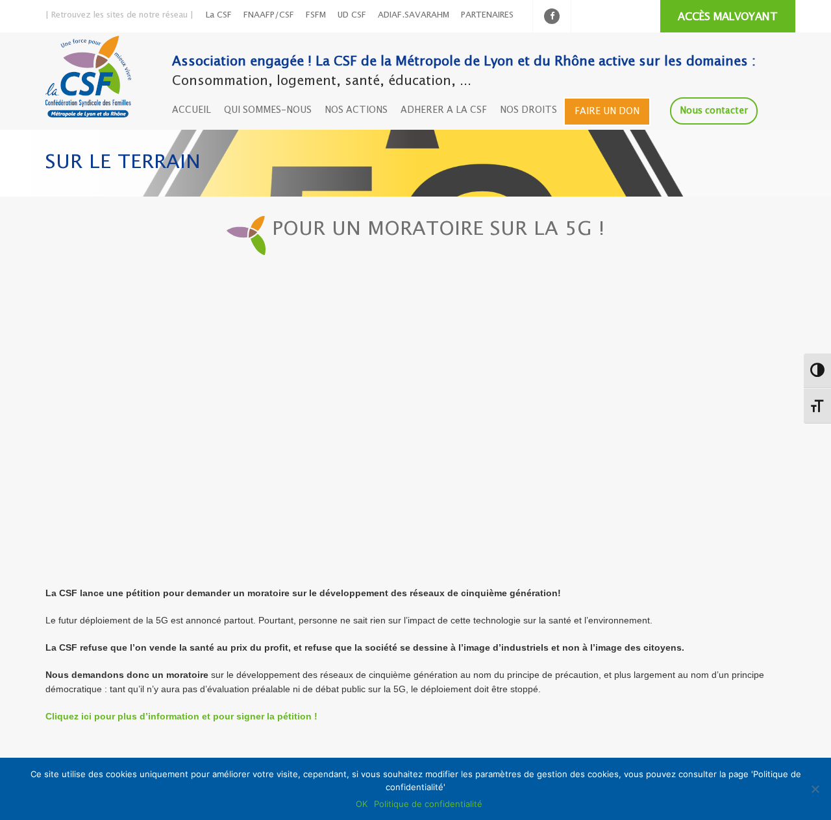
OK (361, 804)
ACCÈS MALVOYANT (728, 17)
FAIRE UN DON (607, 111)
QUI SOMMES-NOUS (268, 110)
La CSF (219, 15)
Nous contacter (714, 110)
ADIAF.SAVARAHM (413, 15)
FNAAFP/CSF (268, 15)
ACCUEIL (191, 110)
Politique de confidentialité (428, 804)
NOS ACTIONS (356, 110)
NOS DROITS (528, 110)
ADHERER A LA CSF (444, 110)
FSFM (316, 15)
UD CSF (352, 15)
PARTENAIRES (487, 15)
